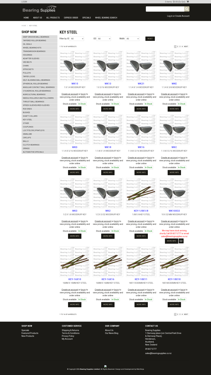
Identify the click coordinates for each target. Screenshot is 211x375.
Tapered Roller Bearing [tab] (34, 40)
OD (94, 38)
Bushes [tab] (26, 112)
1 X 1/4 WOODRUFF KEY (74, 87)
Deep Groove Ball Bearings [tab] (36, 37)
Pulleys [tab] (27, 73)
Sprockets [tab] (28, 69)
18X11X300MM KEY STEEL (141, 283)
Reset (150, 39)
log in (83, 94)
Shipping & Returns (70, 330)
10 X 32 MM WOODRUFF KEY (174, 214)
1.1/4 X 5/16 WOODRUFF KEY (75, 151)
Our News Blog (111, 333)
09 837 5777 (150, 349)
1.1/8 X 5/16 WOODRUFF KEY (174, 151)
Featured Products (30, 333)
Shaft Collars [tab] (30, 116)
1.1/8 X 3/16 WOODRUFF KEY (141, 151)
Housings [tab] (27, 55)
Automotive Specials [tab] (33, 152)
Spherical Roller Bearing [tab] (35, 84)
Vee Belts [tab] (27, 62)
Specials (86, 17)
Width (122, 38)
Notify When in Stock (181, 240)
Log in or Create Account (178, 16)
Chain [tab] (26, 66)
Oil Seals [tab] (27, 44)
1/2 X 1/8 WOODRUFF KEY (74, 214)
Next (186, 46)
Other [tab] (26, 123)
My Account (67, 339)
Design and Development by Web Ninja (129, 369)
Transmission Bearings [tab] (34, 51)
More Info (74, 109)
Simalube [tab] (27, 134)
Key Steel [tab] (27, 120)
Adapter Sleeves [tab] (31, 58)
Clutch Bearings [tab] (31, 145)
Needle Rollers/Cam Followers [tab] (38, 98)
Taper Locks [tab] (29, 76)
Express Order (71, 17)
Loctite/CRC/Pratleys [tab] (33, 130)
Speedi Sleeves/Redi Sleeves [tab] (36, 105)
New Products (28, 336)
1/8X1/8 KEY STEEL (141, 214)
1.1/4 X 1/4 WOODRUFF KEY (141, 87)
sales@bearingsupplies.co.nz (158, 353)
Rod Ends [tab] (27, 109)
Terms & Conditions (71, 333)
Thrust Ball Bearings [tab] (33, 102)
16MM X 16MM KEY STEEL (108, 283)
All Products (53, 17)
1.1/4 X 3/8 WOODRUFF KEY (174, 87)
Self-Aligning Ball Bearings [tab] (36, 80)
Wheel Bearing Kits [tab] (32, 48)
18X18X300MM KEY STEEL (174, 283)
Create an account (70, 94)
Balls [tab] (26, 141)
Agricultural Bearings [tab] (34, 94)
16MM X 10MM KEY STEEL (75, 283)
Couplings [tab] (28, 127)
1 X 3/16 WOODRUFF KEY (108, 87)
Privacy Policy (68, 336)
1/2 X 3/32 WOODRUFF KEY (108, 214)
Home (26, 17)
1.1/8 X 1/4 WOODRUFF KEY (107, 151)
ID (68, 38)
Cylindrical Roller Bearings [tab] (37, 91)
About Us (37, 17)
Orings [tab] (26, 148)
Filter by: (63, 38)
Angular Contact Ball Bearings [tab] (39, 87)
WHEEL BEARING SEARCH (106, 17)
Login (24, 2)
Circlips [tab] (27, 138)
